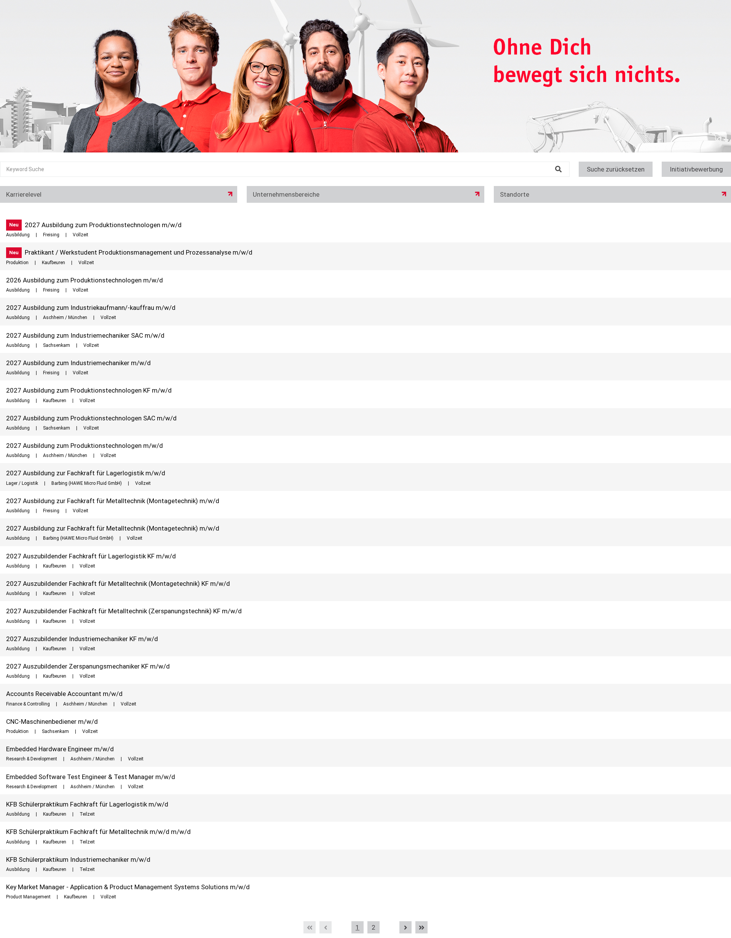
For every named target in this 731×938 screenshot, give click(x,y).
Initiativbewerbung (696, 169)
